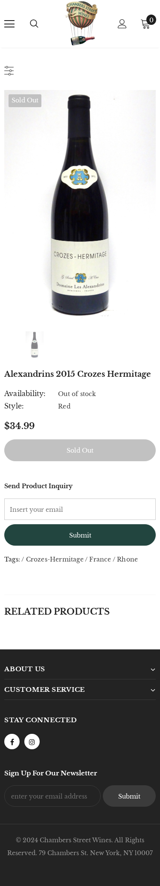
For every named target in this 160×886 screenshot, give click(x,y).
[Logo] (81, 23)
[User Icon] (122, 23)
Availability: (25, 393)
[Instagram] (32, 741)
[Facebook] (12, 741)
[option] (80, 204)
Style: (14, 406)
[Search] (34, 24)
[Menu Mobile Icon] (9, 24)
